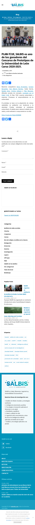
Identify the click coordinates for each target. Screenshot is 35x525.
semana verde (8, 362)
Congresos (7, 234)
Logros (6, 255)
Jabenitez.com (14, 506)
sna (14, 362)
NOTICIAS (4, 464)
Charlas (6, 231)
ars (25, 337)
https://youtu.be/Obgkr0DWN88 (11, 115)
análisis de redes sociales (16, 337)
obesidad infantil (9, 351)
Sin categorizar (7, 75)
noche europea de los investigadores (14, 348)
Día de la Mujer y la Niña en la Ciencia (16, 240)
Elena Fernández (22, 87)
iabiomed (13, 344)
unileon (7, 366)
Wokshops (7, 273)
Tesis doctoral (8, 270)
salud (21, 358)
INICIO (4, 458)
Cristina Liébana (16, 91)
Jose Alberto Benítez (16, 89)
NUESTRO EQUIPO (7, 461)
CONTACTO (5, 473)
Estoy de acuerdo (17, 522)
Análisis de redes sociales (12, 228)
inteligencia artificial (22, 344)
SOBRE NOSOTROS (7, 470)
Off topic (7, 258)
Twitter (8, 444)
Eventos (6, 249)
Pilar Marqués (28, 91)
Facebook (8, 447)
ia (9, 344)
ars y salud (7, 340)
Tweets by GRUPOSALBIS (11, 215)
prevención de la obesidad (11, 358)
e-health (19, 340)
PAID (5, 261)
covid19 (14, 340)
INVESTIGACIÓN (6, 467)
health (6, 344)
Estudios (25, 340)
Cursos (6, 237)
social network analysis (22, 362)
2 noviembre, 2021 (7, 70)
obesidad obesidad (9, 355)
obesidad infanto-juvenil (21, 351)
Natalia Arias (6, 91)
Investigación (8, 252)
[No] (33, 517)
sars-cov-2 (26, 358)
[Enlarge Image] (17, 36)
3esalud (7, 337)
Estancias (7, 246)
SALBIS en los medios (10, 264)
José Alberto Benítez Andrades (14, 73)
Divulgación (7, 243)
